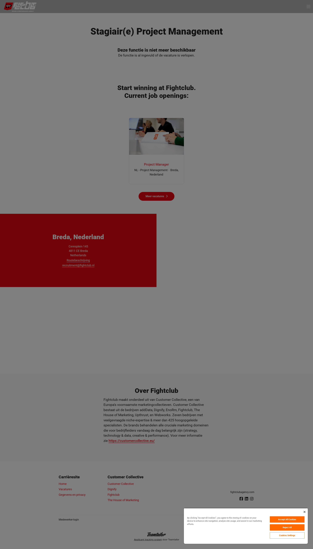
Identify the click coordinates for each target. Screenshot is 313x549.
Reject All (287, 527)
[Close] (305, 512)
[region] (246, 526)
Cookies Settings (287, 535)
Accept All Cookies (287, 519)
